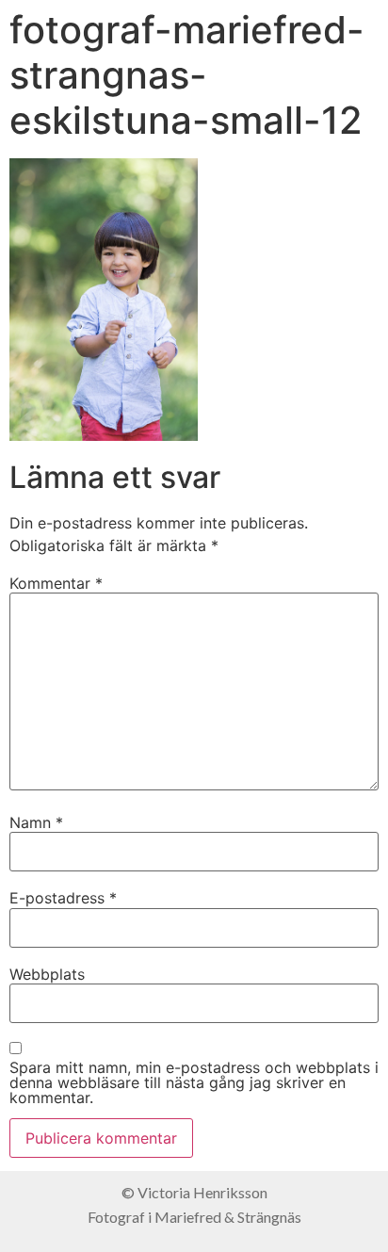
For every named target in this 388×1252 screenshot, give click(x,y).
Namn (36, 822)
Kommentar (56, 583)
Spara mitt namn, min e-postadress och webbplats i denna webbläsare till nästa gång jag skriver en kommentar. (194, 1082)
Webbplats (47, 974)
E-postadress (63, 897)
